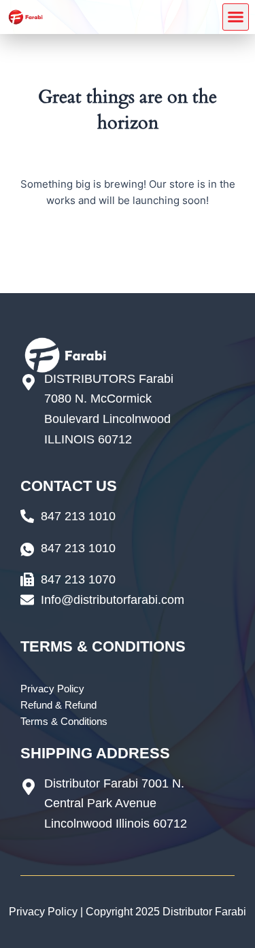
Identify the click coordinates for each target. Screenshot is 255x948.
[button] (236, 17)
